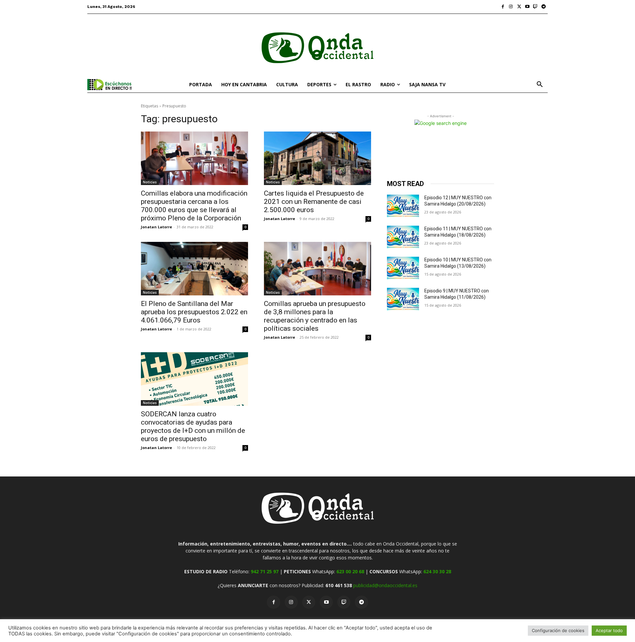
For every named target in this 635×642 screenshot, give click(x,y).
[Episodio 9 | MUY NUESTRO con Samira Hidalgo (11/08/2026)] (403, 299)
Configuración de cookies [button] (558, 630)
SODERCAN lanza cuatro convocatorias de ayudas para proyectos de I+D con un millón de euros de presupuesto (193, 426)
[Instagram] (511, 7)
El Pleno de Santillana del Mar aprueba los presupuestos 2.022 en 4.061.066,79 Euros (194, 312)
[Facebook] (503, 7)
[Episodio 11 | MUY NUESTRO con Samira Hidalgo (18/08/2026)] (403, 237)
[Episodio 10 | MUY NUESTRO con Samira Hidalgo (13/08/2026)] (403, 268)
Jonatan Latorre (156, 226)
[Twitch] (535, 7)
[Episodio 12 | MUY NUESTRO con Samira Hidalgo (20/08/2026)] (403, 206)
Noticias (150, 182)
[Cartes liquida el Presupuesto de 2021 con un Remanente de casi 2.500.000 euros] (317, 158)
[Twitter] (519, 7)
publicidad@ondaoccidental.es (385, 585)
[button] (540, 85)
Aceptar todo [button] (609, 630)
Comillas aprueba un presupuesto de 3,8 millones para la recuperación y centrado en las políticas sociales (314, 316)
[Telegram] (543, 7)
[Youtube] (527, 7)
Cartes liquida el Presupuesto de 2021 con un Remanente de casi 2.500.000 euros (314, 201)
